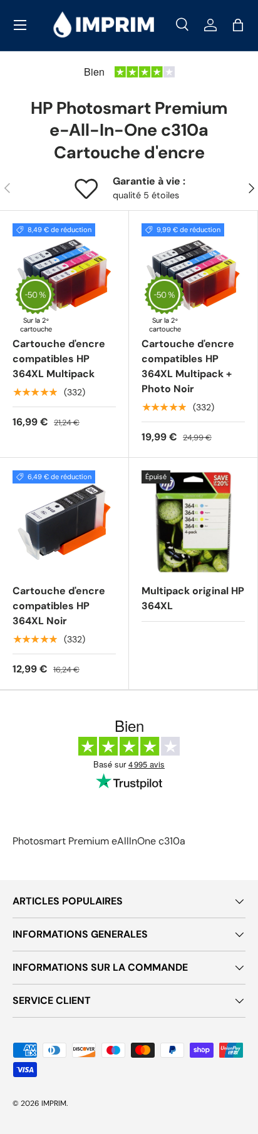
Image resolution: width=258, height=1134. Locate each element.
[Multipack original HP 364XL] (193, 522)
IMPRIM (53, 1103)
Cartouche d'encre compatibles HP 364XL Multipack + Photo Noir (188, 366)
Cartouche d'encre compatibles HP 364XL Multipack (59, 358)
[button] (238, 25)
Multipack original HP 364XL (193, 598)
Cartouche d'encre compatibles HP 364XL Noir (59, 605)
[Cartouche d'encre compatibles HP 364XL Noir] (64, 522)
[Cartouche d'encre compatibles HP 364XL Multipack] (64, 275)
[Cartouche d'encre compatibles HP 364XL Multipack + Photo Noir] (193, 275)
